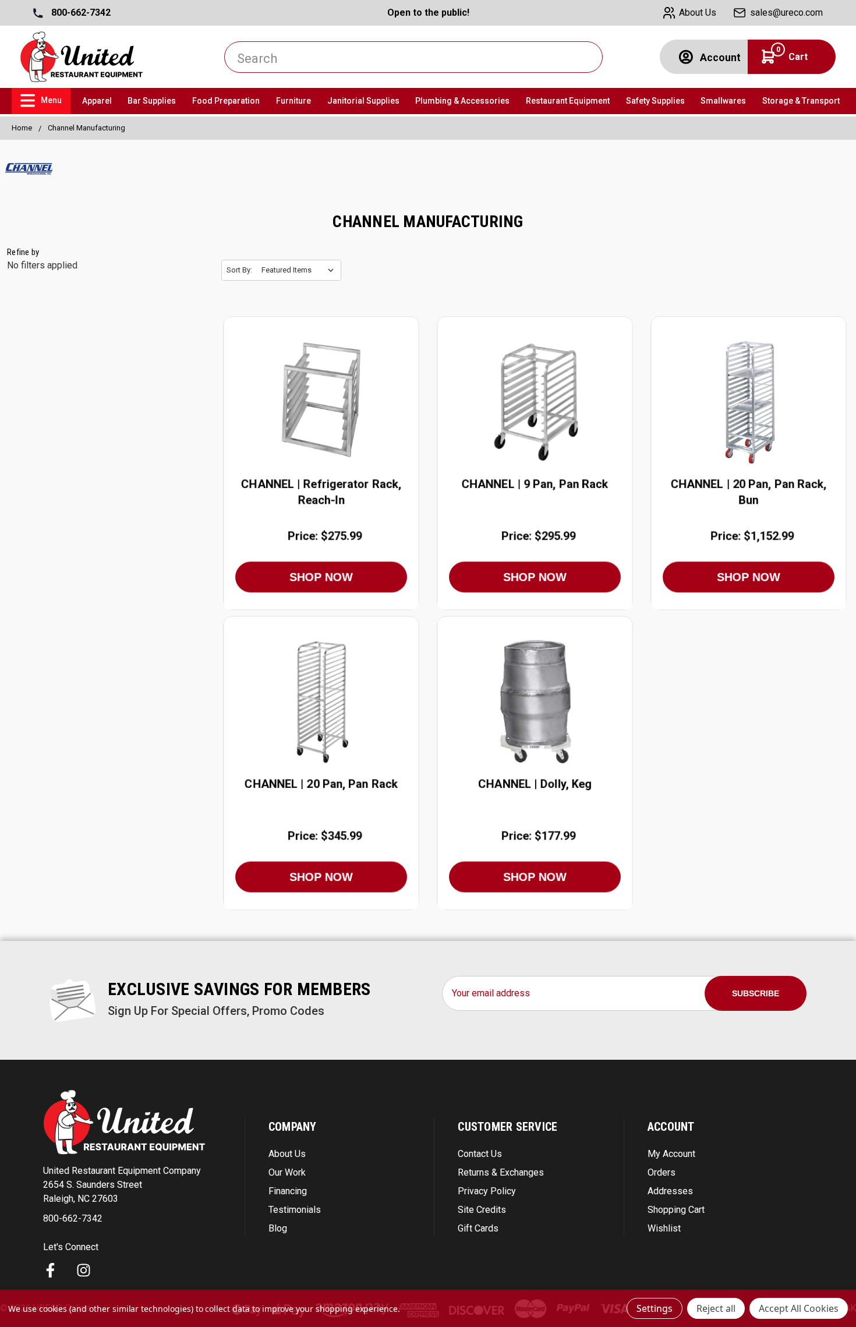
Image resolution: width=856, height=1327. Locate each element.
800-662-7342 (80, 12)
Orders (661, 1172)
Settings (654, 1308)
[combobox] (413, 57)
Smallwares (723, 100)
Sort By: (239, 270)
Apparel (97, 100)
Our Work (287, 1172)
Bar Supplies (152, 100)
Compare (317, 402)
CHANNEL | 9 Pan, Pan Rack (535, 484)
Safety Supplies (655, 100)
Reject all (715, 1308)
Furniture (293, 100)
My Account (671, 1153)
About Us (287, 1153)
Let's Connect (70, 1246)
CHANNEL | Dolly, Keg (535, 784)
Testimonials (294, 1209)
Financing (287, 1191)
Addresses (670, 1191)
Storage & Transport (801, 100)
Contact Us (480, 1153)
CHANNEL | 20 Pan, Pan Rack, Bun (749, 492)
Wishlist (664, 1228)
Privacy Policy (487, 1191)
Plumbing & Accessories (462, 100)
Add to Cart (321, 429)
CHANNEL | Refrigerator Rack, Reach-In (321, 492)
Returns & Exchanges (501, 1172)
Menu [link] (51, 100)
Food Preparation (226, 100)
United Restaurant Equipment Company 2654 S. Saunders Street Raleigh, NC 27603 (122, 1184)
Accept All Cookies (799, 1308)
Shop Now (321, 577)
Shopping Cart (676, 1209)
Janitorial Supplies (363, 100)
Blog (277, 1228)
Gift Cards (478, 1228)
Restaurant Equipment (568, 100)
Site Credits (482, 1209)
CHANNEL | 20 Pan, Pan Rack (321, 784)
